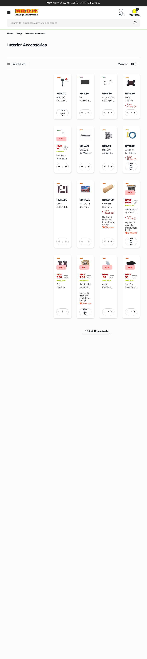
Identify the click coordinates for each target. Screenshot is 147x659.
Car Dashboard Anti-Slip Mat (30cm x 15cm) (84, 99)
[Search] (135, 23)
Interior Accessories (35, 34)
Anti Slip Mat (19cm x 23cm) (131, 286)
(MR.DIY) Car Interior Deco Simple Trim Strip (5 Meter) (131, 152)
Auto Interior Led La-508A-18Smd (108, 286)
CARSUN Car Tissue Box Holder (85, 152)
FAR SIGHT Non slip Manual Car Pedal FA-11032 (85, 205)
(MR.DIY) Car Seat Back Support (106, 152)
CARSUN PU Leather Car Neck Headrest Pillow (131, 211)
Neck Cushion (129, 99)
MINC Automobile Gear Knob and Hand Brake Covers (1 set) (62, 205)
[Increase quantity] (89, 113)
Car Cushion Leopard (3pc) (85, 286)
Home (10, 34)
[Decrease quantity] (82, 113)
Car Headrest (61, 286)
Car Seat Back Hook (61, 157)
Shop (19, 34)
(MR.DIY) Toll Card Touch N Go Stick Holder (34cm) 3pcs (62, 99)
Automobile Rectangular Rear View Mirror (108, 99)
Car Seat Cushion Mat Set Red (106, 205)
